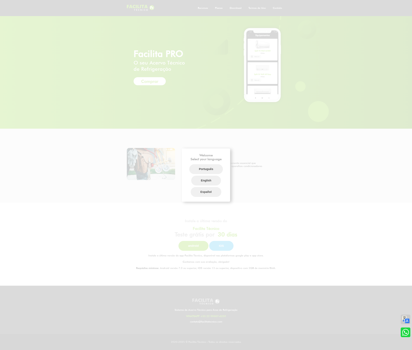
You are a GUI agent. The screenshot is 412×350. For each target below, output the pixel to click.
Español (206, 191)
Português (206, 169)
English (206, 180)
